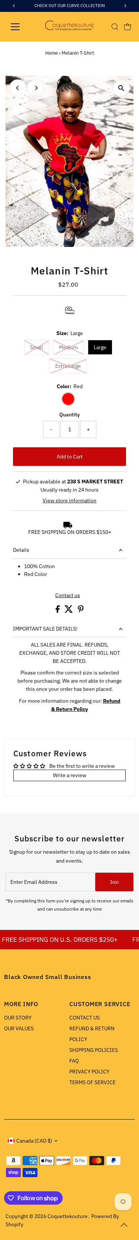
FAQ (74, 1060)
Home (51, 53)
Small (36, 347)
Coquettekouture (67, 1216)
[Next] (35, 88)
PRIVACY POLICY (89, 1071)
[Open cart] (127, 27)
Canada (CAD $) (34, 1140)
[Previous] (17, 88)
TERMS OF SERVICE (92, 1082)
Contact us (67, 595)
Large (100, 347)
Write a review (69, 775)
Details (21, 550)
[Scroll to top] (124, 1225)
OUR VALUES (19, 1028)
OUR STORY (18, 1017)
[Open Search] (115, 26)
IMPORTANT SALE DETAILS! (45, 628)
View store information (69, 500)
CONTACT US (84, 1017)
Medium (68, 347)
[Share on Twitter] (69, 611)
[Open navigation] (21, 26)
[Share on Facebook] (58, 611)
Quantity (69, 414)
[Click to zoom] (121, 88)
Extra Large (68, 366)
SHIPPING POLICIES (93, 1050)
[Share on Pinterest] (81, 611)
